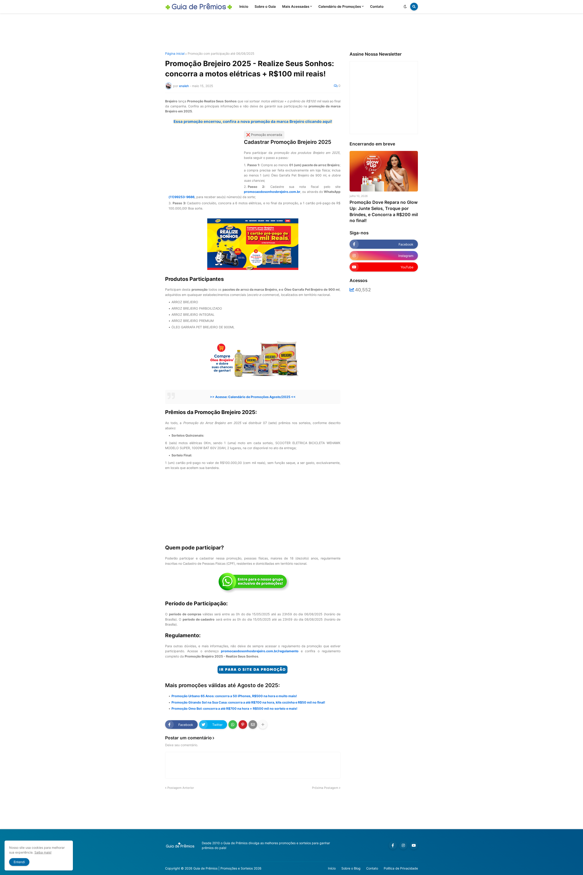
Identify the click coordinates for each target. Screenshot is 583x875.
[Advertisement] (291, 32)
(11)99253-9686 (181, 197)
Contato (372, 868)
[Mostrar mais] (262, 724)
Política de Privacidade (401, 868)
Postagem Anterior (180, 788)
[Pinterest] (242, 724)
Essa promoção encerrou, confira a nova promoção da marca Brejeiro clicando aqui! (253, 121)
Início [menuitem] (243, 6)
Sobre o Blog (351, 868)
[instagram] (403, 845)
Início (332, 868)
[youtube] (414, 845)
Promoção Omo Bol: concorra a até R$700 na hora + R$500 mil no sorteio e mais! (234, 708)
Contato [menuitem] (377, 6)
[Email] (252, 724)
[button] (405, 6)
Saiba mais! (42, 852)
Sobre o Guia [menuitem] (265, 6)
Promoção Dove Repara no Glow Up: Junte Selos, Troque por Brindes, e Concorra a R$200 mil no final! (384, 211)
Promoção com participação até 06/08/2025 (221, 53)
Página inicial (174, 53)
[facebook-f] (393, 845)
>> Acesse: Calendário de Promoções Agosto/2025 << (253, 397)
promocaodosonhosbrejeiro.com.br (272, 192)
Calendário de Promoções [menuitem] (339, 6)
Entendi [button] (19, 862)
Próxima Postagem (325, 788)
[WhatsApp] (232, 724)
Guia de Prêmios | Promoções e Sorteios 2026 (227, 868)
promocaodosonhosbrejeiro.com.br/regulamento (260, 651)
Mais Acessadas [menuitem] (295, 6)
